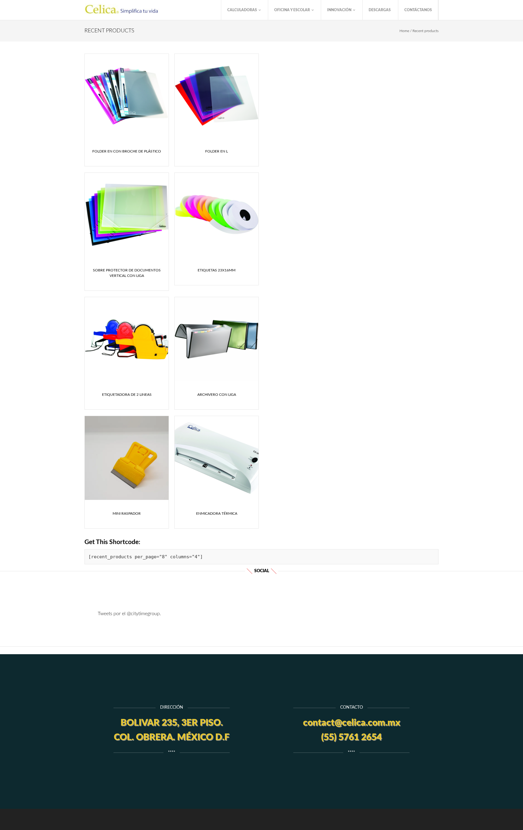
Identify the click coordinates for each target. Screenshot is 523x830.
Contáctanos (418, 10)
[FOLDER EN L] (216, 96)
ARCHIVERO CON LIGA (216, 394)
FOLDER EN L (216, 151)
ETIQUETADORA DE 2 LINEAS (127, 394)
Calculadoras (242, 10)
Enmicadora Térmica (216, 513)
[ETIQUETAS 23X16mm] (216, 215)
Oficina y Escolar (292, 10)
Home (404, 31)
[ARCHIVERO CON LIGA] (216, 339)
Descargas (380, 10)
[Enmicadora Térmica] (216, 458)
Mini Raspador (127, 513)
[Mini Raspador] (127, 458)
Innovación (339, 10)
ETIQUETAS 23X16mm (216, 270)
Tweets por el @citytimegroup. (129, 613)
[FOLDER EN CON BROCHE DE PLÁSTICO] (127, 96)
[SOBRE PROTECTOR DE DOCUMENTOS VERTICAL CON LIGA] (127, 215)
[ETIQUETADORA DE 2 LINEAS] (127, 339)
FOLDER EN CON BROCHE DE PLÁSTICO (126, 151)
